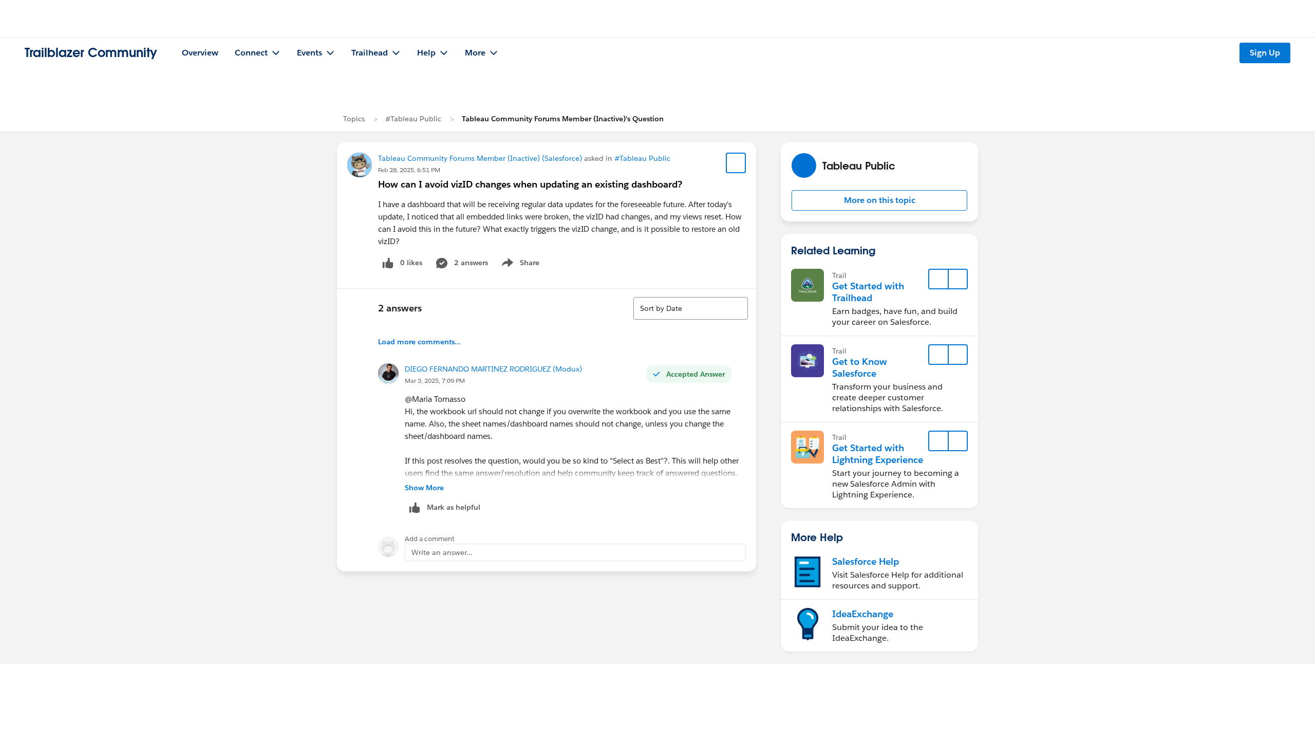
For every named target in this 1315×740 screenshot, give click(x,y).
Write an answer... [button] (442, 552)
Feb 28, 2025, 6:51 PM (409, 169)
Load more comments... (419, 341)
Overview (200, 52)
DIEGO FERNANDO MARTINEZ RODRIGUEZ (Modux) (493, 369)
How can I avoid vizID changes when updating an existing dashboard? (530, 184)
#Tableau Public (413, 118)
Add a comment (430, 538)
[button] (879, 200)
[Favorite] (736, 163)
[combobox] (690, 308)
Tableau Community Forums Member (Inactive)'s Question (563, 118)
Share (519, 264)
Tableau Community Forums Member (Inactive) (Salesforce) (480, 158)
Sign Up (1265, 52)
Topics (354, 118)
